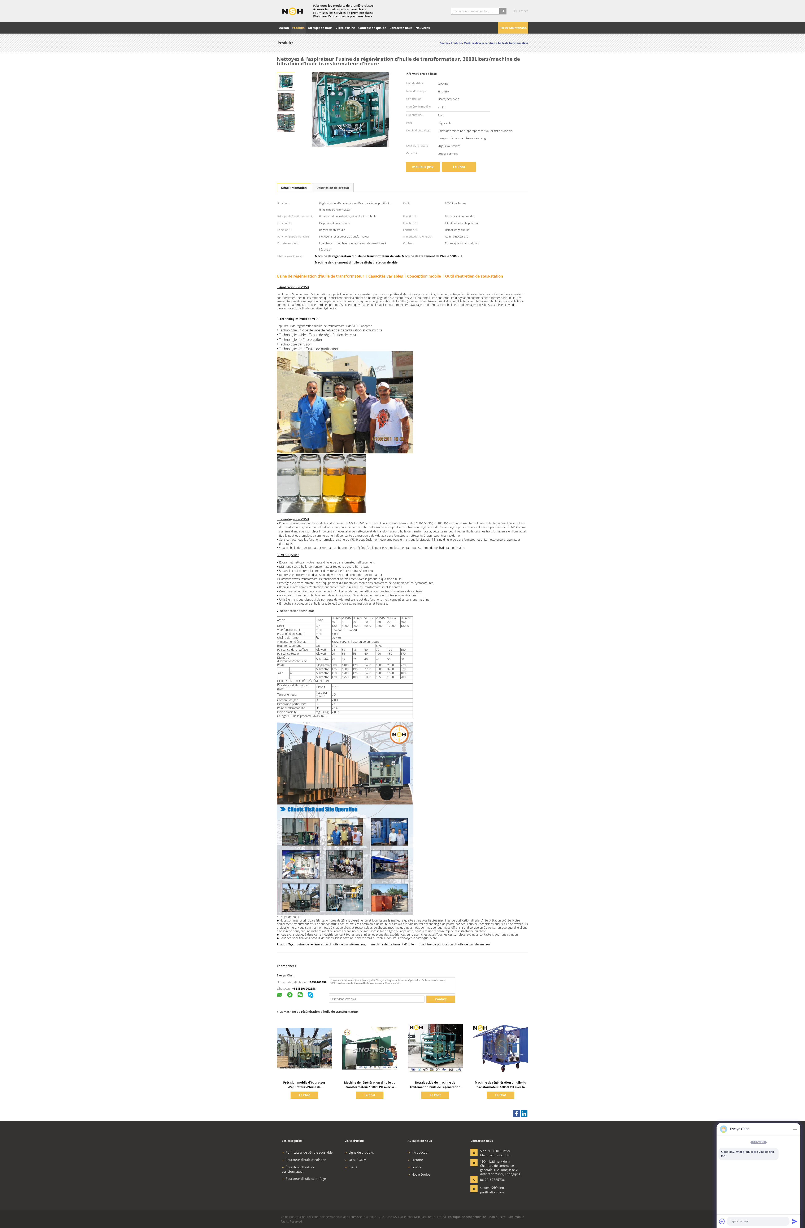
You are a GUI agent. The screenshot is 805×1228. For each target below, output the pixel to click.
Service (417, 1167)
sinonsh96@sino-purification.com (492, 1189)
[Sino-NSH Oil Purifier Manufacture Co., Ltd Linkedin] (524, 1113)
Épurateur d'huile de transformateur (298, 1169)
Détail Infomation (294, 188)
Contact (441, 999)
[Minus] (794, 1129)
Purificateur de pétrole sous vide (309, 1152)
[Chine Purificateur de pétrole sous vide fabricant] (292, 11)
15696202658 (317, 982)
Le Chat (459, 167)
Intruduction (420, 1152)
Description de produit (333, 188)
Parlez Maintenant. (513, 28)
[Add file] (722, 1221)
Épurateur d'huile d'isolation (306, 1160)
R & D (353, 1167)
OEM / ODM (357, 1160)
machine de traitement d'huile (392, 944)
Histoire (417, 1160)
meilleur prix (423, 167)
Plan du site (497, 1217)
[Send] (794, 1221)
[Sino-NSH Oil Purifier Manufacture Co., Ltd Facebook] (516, 1113)
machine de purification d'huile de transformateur (454, 944)
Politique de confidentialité (467, 1217)
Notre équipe (421, 1174)
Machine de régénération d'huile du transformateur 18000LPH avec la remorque (369, 1087)
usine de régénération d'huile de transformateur (331, 944)
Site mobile (516, 1217)
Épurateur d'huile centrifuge (306, 1178)
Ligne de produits (361, 1152)
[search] (502, 11)
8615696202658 (305, 988)
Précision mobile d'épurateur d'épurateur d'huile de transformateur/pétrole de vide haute (304, 1087)
